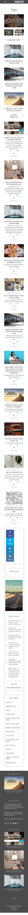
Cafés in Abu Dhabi (12, 724)
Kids (10, 180)
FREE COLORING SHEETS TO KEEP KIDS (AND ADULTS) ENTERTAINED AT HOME (14, 510)
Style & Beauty (10, 365)
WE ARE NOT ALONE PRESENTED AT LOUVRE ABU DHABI (14, 62)
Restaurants (10, 732)
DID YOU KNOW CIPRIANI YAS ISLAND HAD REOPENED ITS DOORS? (14, 261)
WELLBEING (10, 436)
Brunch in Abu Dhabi (13, 728)
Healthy (18, 292)
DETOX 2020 (10, 736)
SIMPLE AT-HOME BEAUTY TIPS (14, 472)
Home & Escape (10, 59)
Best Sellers (10, 745)
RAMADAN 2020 (11, 706)
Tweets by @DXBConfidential (13, 687)
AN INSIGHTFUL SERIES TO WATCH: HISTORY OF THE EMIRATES (14, 110)
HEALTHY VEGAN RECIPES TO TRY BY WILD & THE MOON (14, 297)
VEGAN (8, 710)
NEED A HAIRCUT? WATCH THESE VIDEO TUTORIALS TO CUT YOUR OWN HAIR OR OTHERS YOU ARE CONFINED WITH (14, 370)
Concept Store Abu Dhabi (12, 758)
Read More (14, 200)
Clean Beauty (10, 714)
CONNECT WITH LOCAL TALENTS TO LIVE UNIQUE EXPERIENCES (13, 139)
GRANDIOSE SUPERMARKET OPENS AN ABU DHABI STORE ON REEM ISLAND (14, 86)
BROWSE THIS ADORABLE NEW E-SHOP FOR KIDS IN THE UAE (14, 183)
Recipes (10, 293)
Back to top (13, 909)
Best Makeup (10, 753)
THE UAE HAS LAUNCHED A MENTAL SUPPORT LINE (14, 440)
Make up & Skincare (11, 469)
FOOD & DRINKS (10, 82)
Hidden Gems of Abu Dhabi (13, 719)
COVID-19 (9, 702)
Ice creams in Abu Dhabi (12, 740)
